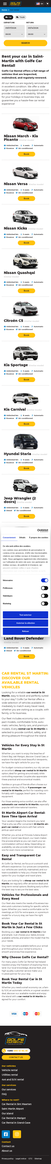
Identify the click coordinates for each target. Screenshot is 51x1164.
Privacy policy (7, 1159)
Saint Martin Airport (13, 1108)
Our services (9, 1089)
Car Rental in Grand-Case (16, 1122)
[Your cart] (47, 4)
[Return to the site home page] (15, 4)
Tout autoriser (25, 615)
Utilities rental (10, 1074)
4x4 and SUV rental (13, 1079)
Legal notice (21, 1159)
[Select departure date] (14, 28)
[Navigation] (5, 3)
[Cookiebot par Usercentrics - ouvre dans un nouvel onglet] (37, 530)
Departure (9, 22)
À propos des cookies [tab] (38, 537)
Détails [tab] (22, 537)
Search (25, 43)
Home (4, 10)
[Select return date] (36, 28)
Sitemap (38, 1159)
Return (30, 22)
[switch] (44, 588)
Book (26, 154)
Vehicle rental (10, 1070)
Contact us (16, 1057)
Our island (7, 1113)
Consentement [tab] (9, 537)
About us (7, 1150)
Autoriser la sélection (25, 623)
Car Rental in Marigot (14, 1118)
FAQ (4, 1094)
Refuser (25, 631)
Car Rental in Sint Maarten (17, 1104)
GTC (30, 1159)
